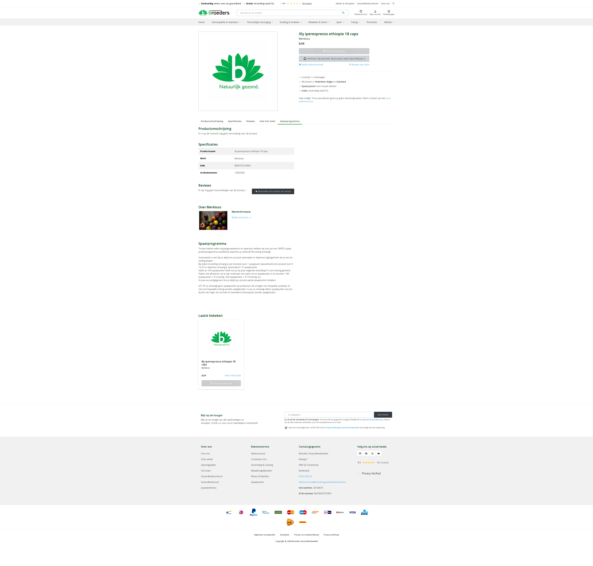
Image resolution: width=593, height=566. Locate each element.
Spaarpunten (257, 482)
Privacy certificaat (331, 534)
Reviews (250, 121)
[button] (311, 64)
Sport (340, 22)
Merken (389, 22)
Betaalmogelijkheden (261, 470)
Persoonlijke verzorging (260, 22)
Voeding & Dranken (291, 22)
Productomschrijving (212, 121)
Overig (355, 22)
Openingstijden (208, 464)
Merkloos (304, 38)
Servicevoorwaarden (350, 427)
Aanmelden (383, 414)
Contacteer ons (259, 459)
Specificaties (235, 121)
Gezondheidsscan (210, 482)
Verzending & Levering (262, 464)
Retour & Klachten (260, 476)
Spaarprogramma (290, 121)
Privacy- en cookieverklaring (306, 534)
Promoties (372, 22)
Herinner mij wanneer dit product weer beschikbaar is (334, 58)
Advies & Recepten (345, 3)
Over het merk (267, 121)
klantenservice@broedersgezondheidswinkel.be (322, 482)
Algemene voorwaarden (264, 534)
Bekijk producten (242, 217)
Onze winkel (207, 459)
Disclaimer (284, 534)
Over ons (385, 3)
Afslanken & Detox (319, 22)
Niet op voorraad (334, 51)
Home (201, 22)
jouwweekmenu (208, 487)
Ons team (206, 470)
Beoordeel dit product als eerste (273, 191)
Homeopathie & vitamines (226, 22)
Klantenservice (258, 453)
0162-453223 (305, 476)
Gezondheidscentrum (367, 3)
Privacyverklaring (332, 427)
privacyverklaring (374, 419)
